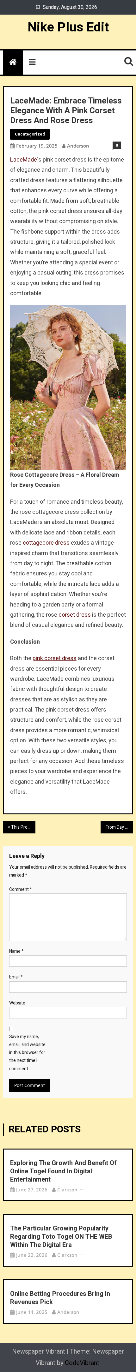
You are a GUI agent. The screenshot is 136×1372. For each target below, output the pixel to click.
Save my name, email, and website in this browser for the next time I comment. (27, 1052)
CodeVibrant (82, 1363)
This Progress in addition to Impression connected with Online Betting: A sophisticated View (23, 827)
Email (16, 977)
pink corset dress (55, 658)
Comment (20, 889)
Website (17, 1003)
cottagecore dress (46, 543)
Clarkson (67, 1189)
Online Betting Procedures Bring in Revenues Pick (60, 1298)
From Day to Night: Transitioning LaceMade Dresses (119, 827)
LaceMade (23, 160)
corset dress (75, 615)
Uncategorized (30, 134)
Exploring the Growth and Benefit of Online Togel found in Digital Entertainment (63, 1171)
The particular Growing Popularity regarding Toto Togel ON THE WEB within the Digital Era (61, 1236)
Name (16, 951)
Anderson (78, 146)
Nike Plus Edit (68, 27)
